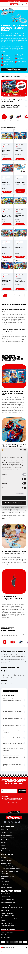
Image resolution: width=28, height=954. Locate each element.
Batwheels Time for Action (6, 280)
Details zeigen (20, 493)
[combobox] (14, 947)
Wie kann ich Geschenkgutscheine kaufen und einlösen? (13, 731)
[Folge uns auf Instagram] (8, 822)
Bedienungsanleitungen (8, 902)
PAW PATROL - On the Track (19, 248)
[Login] (22, 4)
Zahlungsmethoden (6, 863)
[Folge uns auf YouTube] (16, 822)
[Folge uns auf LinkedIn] (23, 822)
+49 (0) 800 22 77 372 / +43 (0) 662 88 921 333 (12, 673)
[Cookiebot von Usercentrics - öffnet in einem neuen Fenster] (20, 450)
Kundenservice (8, 657)
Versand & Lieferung (7, 866)
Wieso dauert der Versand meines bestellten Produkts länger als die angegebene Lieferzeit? (11, 757)
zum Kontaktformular (8, 683)
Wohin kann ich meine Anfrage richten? (12, 705)
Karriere (3, 842)
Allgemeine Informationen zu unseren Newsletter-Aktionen (12, 765)
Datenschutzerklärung (7, 876)
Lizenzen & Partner (6, 832)
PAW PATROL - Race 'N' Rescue (20, 280)
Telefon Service (5, 937)
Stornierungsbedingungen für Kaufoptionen (9, 872)
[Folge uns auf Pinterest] (12, 822)
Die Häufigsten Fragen (10, 691)
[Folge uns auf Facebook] (5, 822)
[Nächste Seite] (23, 295)
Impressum (4, 848)
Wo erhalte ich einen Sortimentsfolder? (12, 725)
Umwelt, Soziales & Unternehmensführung (7, 836)
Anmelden (22, 790)
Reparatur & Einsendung (8, 893)
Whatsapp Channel (6, 860)
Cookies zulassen (14, 498)
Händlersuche (5, 910)
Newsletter (4, 857)
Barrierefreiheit (5, 851)
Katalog (3, 920)
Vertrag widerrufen (6, 887)
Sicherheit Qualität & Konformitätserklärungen (8, 914)
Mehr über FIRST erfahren (14, 69)
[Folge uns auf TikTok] (19, 822)
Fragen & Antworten (7, 932)
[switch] (24, 479)
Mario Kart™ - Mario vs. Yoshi (6, 248)
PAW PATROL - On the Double (6, 215)
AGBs (3, 879)
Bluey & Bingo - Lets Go (6, 150)
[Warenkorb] (25, 4)
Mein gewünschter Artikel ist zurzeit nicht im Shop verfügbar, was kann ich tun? (13, 699)
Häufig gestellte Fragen (8, 899)
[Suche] (5, 4)
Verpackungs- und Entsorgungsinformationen (8, 924)
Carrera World (5, 839)
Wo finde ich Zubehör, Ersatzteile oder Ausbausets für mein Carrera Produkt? (12, 712)
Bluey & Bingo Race (19, 215)
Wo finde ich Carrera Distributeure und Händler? (12, 719)
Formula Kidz (19, 150)
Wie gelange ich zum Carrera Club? (11, 737)
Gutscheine (4, 884)
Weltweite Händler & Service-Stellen (11, 907)
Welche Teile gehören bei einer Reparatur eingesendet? (13, 749)
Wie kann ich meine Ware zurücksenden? (13, 743)
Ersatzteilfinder (5, 896)
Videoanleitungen (6, 905)
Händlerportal (5, 881)
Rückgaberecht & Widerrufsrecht (10, 868)
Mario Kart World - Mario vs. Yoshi (20, 183)
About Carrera (5, 829)
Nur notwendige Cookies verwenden (14, 502)
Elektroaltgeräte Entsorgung (9, 918)
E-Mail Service (5, 934)
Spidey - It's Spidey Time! (6, 183)
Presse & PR (5, 845)
